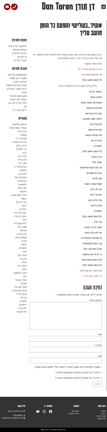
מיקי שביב (21, 234)
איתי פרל (22, 131)
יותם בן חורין (20, 216)
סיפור (24, 244)
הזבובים (23, 174)
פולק (24, 262)
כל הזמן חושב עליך (92, 276)
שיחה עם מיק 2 (19, 290)
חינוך (24, 205)
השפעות (23, 184)
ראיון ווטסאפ (20, 273)
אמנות (23, 135)
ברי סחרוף (21, 149)
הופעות (23, 170)
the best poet (20, 96)
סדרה (24, 241)
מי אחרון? (22, 57)
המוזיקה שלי (20, 177)
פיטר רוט (22, 266)
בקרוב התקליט (19, 53)
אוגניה (23, 85)
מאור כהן (22, 227)
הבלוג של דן (20, 167)
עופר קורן (22, 255)
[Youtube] (37, 411)
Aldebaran (21, 74)
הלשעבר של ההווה (17, 46)
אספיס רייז (21, 138)
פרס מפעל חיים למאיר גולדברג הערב (17, 78)
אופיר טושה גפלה (18, 128)
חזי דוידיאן (21, 202)
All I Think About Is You (90, 69)
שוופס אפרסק (20, 49)
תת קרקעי (22, 311)
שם (99, 334)
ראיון (24, 269)
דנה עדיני (22, 159)
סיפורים (23, 248)
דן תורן (85, 6)
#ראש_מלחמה (19, 124)
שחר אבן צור (20, 287)
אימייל (98, 345)
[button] (103, 7)
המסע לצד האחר (18, 99)
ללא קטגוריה (20, 223)
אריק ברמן (21, 145)
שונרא (24, 283)
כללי (24, 220)
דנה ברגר (22, 156)
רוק (25, 276)
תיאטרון (23, 304)
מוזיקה (23, 230)
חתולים (23, 209)
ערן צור (23, 258)
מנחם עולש (21, 237)
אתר (100, 356)
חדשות (23, 191)
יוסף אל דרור (20, 212)
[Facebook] (50, 411)
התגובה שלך (95, 300)
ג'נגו (25, 152)
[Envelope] (7, 7)
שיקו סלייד (21, 294)
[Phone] (14, 7)
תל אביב (22, 308)
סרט (24, 251)
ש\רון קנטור (21, 280)
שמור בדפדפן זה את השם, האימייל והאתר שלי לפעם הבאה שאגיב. (67, 367)
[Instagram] (44, 411)
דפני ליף (22, 163)
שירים (24, 297)
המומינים (22, 181)
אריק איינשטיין (19, 142)
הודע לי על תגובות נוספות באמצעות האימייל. (77, 372)
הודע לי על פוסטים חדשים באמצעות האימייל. (77, 378)
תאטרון (23, 301)
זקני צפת (22, 188)
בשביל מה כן (20, 60)
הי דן (14, 110)
